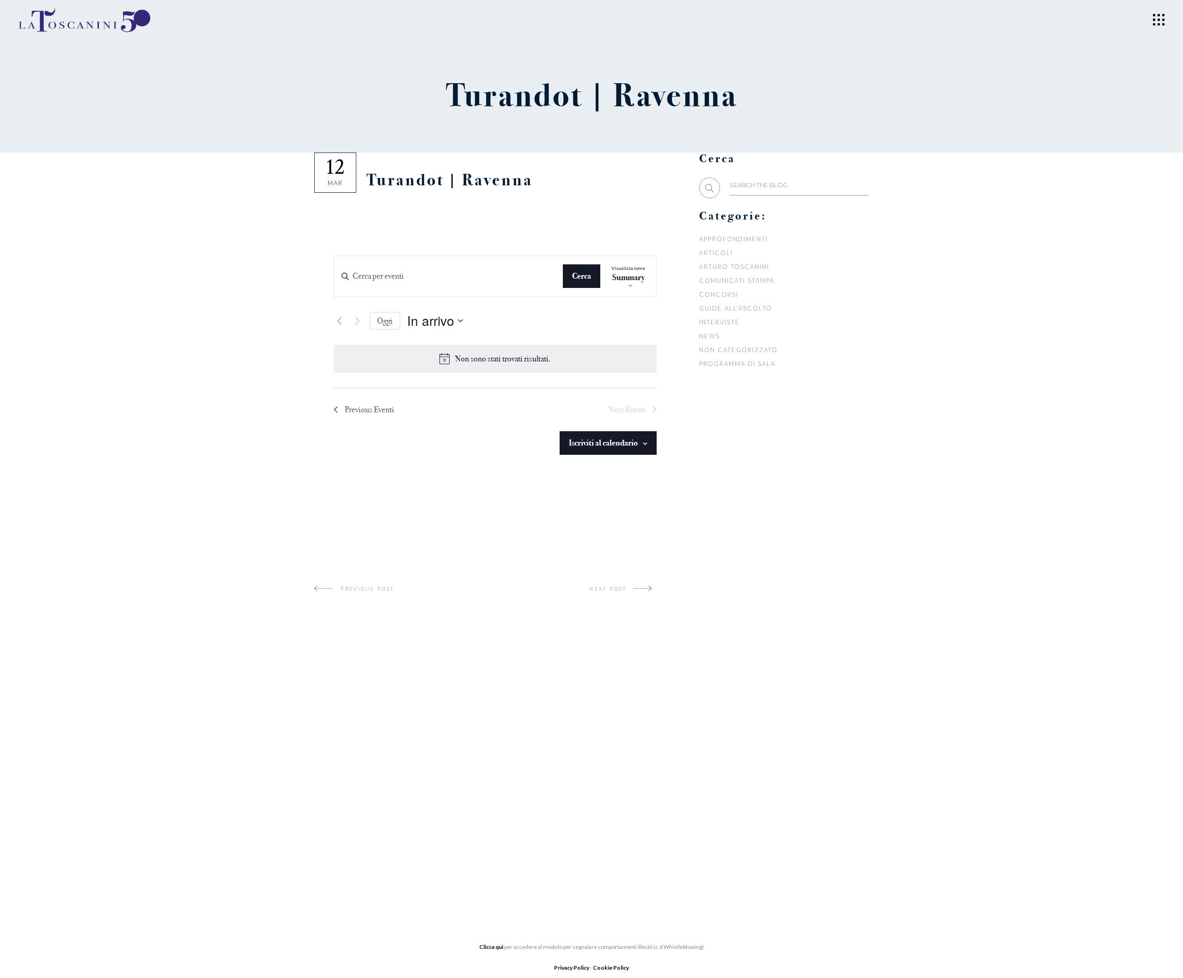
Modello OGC (341, 856)
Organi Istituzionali (355, 787)
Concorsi (718, 294)
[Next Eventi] (357, 320)
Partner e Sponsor (541, 792)
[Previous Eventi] (339, 320)
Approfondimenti (733, 239)
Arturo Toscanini (734, 266)
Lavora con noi (535, 806)
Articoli (716, 253)
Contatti (521, 848)
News (709, 336)
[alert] (503, 359)
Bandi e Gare (339, 842)
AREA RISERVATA (343, 870)
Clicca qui (491, 946)
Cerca (581, 276)
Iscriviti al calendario (603, 443)
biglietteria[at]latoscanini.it (738, 839)
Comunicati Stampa (736, 280)
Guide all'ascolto (735, 308)
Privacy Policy (572, 967)
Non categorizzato (738, 350)
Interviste (719, 322)
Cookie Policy (611, 967)
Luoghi (518, 834)
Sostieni (520, 820)
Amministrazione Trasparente (373, 828)
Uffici (326, 801)
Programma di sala (737, 363)
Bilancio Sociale (348, 815)
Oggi (385, 321)
